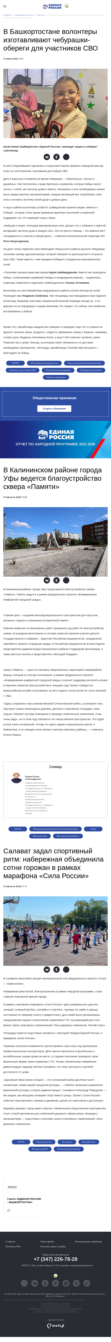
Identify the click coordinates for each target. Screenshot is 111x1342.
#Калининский (40, 836)
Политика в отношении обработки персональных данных (55, 1308)
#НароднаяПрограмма (68, 1149)
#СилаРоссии (89, 1142)
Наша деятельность (23, 15)
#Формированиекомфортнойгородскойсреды (55, 829)
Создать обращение (54, 408)
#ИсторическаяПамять (68, 836)
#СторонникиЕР (40, 1149)
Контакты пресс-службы (53, 1246)
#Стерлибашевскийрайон (58, 370)
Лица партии (47, 1241)
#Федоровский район (91, 370)
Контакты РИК (13, 1246)
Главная (7, 15)
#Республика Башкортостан (44, 363)
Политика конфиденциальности (55, 1306)
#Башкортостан (44, 1142)
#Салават (67, 1142)
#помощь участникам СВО (22, 370)
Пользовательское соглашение (55, 1303)
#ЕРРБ (15, 363)
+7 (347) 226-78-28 (55, 1259)
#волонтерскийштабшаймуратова (84, 363)
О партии (10, 1241)
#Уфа (93, 829)
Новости (41, 15)
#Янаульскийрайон (56, 377)
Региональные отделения (88, 1241)
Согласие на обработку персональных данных (55, 1311)
